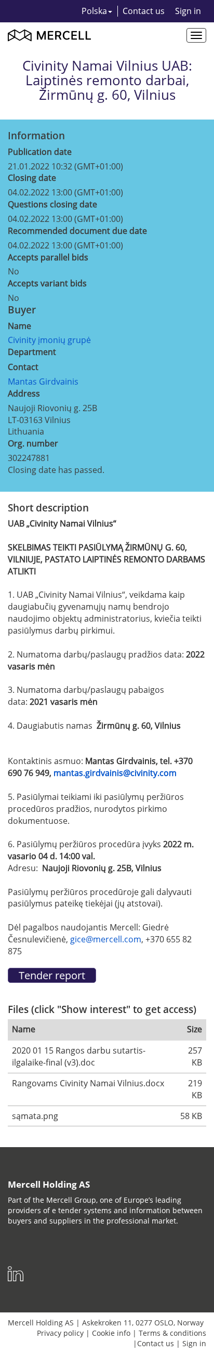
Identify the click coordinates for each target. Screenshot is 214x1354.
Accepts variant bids (47, 283)
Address (24, 393)
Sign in (188, 11)
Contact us (144, 11)
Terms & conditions (172, 1333)
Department (32, 352)
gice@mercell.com (105, 939)
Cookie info (111, 1333)
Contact (23, 367)
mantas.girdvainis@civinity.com (115, 773)
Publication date (40, 151)
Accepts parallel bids (48, 257)
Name (19, 326)
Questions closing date (52, 204)
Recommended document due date (77, 230)
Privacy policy (60, 1333)
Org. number (33, 443)
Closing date (32, 177)
